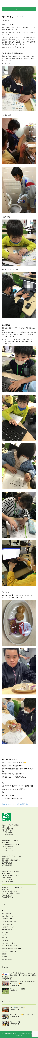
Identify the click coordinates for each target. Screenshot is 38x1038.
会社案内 (4, 954)
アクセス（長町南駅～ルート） (11, 951)
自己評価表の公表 (7, 929)
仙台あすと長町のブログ (9, 921)
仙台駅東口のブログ (7, 919)
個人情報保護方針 (7, 959)
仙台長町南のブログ (7, 924)
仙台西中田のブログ (26, 804)
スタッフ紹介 (6, 932)
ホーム (4, 910)
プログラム (5, 935)
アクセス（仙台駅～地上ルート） (11, 946)
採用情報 (4, 956)
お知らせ (4, 937)
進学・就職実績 (6, 913)
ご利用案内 (5, 940)
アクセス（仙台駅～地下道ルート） (12, 948)
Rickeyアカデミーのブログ (10, 804)
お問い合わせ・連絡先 (8, 943)
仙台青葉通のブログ (7, 916)
